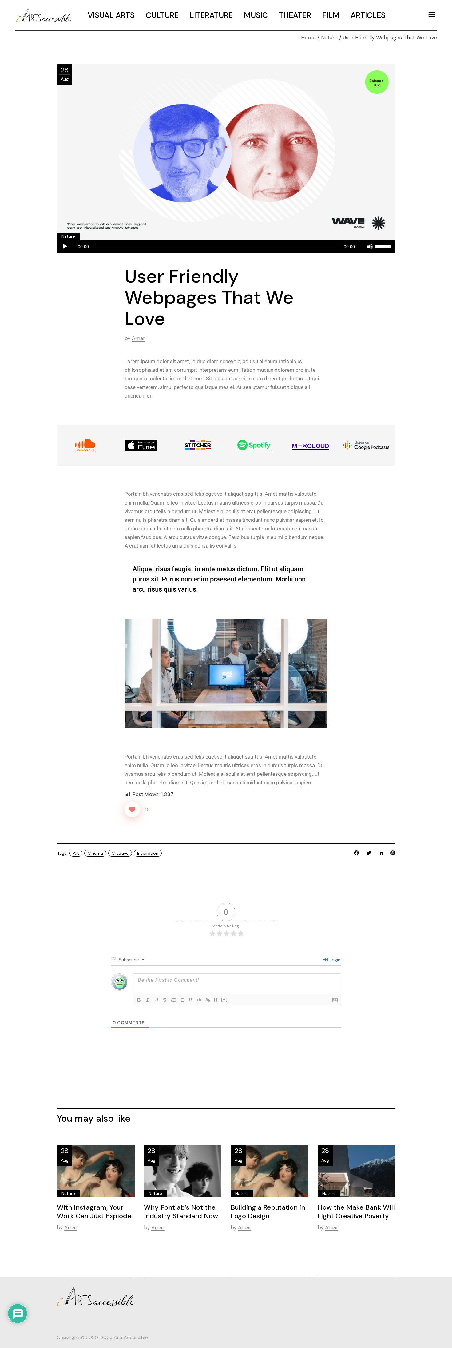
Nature (329, 37)
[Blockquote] (190, 1000)
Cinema (95, 853)
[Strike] (165, 1000)
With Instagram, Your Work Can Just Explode (94, 1211)
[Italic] (147, 1000)
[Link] (208, 1000)
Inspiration (147, 853)
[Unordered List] (182, 1000)
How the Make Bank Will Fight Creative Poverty (356, 1211)
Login (334, 959)
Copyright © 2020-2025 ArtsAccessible (102, 1337)
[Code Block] (199, 1000)
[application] (226, 247)
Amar (138, 338)
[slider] (383, 245)
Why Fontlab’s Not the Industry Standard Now (181, 1211)
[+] (224, 999)
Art (76, 853)
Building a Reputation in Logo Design (268, 1211)
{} (216, 999)
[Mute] (370, 247)
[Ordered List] (173, 1000)
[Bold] (139, 1000)
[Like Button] (132, 809)
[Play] (65, 247)
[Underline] (156, 1000)
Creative (120, 853)
